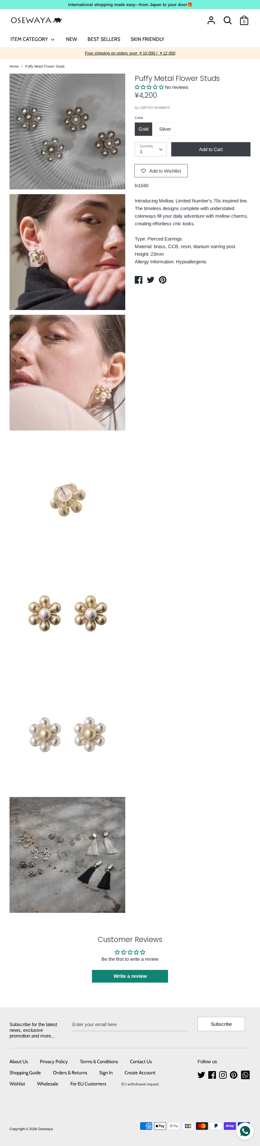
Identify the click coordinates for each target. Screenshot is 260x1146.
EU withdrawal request (140, 1084)
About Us (19, 1061)
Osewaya (45, 1129)
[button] (150, 87)
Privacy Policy (54, 1061)
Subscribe (221, 1024)
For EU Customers (88, 1084)
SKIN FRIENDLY (147, 39)
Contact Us (141, 1061)
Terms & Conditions (99, 1061)
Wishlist (17, 1084)
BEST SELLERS (104, 39)
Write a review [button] (130, 976)
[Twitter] (202, 1075)
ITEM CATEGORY (29, 39)
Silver (165, 129)
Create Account (140, 1073)
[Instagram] (223, 1075)
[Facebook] (212, 1075)
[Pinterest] (234, 1075)
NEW (71, 39)
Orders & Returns (70, 1073)
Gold (143, 129)
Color (139, 118)
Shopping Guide (25, 1073)
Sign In (106, 1073)
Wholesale (47, 1084)
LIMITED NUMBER (155, 107)
